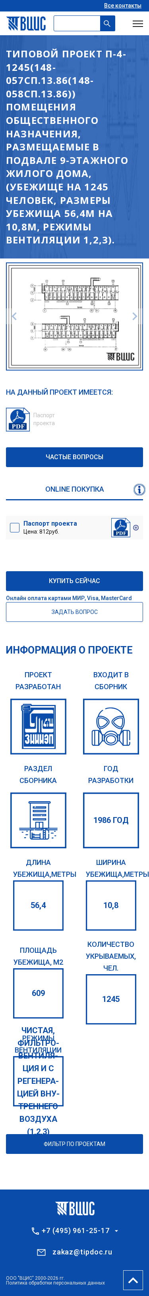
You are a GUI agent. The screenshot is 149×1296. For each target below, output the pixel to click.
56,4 (38, 905)
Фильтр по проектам (74, 1144)
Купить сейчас (74, 581)
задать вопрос (75, 612)
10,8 (110, 905)
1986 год (111, 820)
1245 (111, 999)
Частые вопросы (74, 457)
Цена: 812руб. (50, 527)
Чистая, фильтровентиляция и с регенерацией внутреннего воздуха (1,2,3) (38, 1081)
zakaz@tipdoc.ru (82, 1252)
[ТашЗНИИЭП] (38, 726)
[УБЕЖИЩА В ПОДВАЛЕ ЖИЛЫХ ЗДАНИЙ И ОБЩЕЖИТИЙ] (38, 820)
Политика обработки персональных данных (55, 1283)
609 (38, 993)
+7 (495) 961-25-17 (75, 1230)
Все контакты (122, 5)
